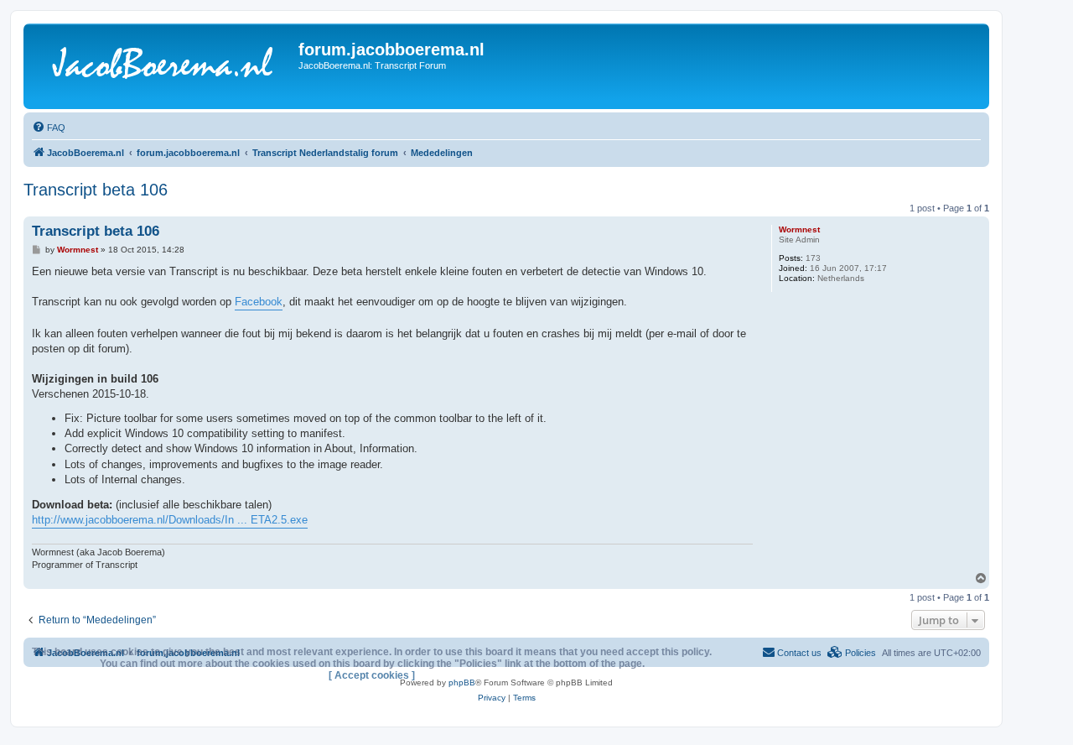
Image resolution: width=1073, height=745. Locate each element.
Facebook (259, 301)
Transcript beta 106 (95, 189)
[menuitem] (48, 127)
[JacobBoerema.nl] (163, 66)
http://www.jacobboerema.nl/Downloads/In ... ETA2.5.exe (170, 519)
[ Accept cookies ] (372, 675)
